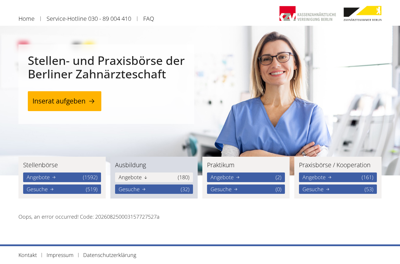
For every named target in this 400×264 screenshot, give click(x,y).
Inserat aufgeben (59, 101)
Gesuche (62, 189)
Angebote (62, 177)
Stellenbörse (40, 165)
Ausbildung (130, 165)
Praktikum (221, 165)
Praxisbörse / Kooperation (334, 165)
